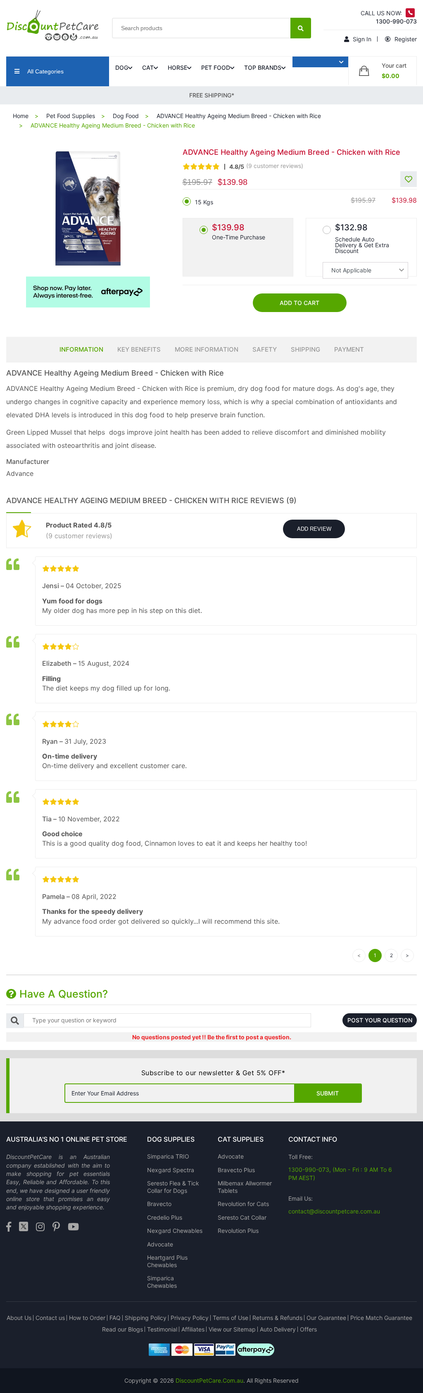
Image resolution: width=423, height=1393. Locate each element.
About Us (19, 1317)
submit (327, 1093)
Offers (308, 1329)
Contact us (50, 1317)
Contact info (312, 1139)
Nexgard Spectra (170, 1169)
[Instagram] (40, 1227)
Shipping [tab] (305, 349)
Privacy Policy (190, 1317)
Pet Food (215, 67)
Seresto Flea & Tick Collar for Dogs (173, 1187)
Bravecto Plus (236, 1169)
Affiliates (192, 1329)
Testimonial (162, 1329)
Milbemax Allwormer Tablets (245, 1187)
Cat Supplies (241, 1139)
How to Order (87, 1317)
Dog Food (126, 115)
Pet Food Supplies (70, 115)
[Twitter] (23, 1227)
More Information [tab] (206, 349)
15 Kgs (204, 202)
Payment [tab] (349, 349)
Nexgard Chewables (174, 1230)
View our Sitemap (232, 1329)
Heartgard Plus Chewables (167, 1261)
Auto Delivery (278, 1329)
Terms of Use (230, 1317)
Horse (177, 67)
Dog (121, 67)
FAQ (115, 1317)
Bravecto (159, 1203)
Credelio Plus (164, 1217)
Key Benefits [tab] (139, 349)
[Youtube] (73, 1227)
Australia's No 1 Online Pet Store (66, 1139)
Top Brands (262, 67)
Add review (314, 529)
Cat (148, 67)
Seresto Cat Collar (242, 1217)
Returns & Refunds (277, 1317)
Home (21, 115)
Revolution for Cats (243, 1203)
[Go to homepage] (53, 25)
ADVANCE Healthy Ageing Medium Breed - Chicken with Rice (239, 115)
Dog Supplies (171, 1139)
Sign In (361, 39)
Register (405, 39)
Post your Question (379, 1020)
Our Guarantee (326, 1317)
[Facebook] (8, 1227)
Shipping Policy (145, 1317)
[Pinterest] (56, 1227)
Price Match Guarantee (381, 1317)
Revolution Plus (238, 1230)
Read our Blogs (122, 1329)
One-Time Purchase (238, 231)
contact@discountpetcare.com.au (334, 1211)
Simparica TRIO (168, 1156)
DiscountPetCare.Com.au (209, 1380)
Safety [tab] (264, 349)
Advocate (160, 1244)
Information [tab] (81, 349)
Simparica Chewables (162, 1282)
